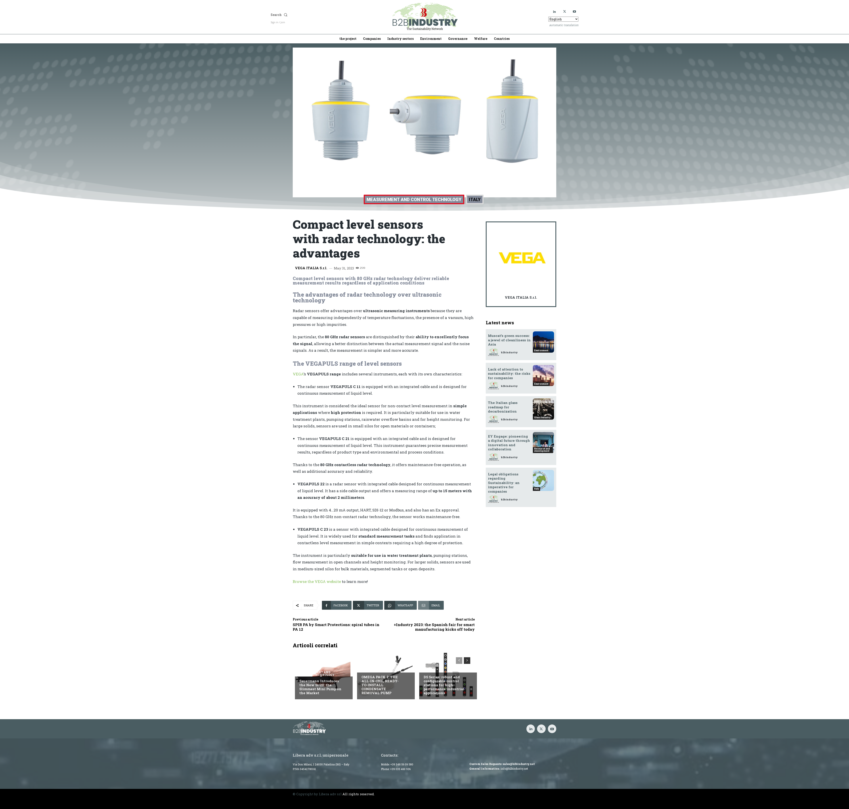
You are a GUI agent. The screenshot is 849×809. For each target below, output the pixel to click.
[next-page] (467, 660)
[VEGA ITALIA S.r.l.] (522, 258)
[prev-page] (459, 660)
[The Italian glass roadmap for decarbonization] (543, 409)
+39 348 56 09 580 (401, 764)
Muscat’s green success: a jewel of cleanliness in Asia (509, 339)
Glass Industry (542, 417)
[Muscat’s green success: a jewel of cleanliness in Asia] (543, 342)
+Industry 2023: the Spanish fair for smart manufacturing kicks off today (434, 627)
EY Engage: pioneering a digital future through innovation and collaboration (509, 443)
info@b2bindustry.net (514, 768)
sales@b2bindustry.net (519, 764)
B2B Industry (372, 668)
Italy (475, 199)
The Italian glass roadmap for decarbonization (503, 406)
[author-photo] (494, 352)
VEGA (298, 374)
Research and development (542, 450)
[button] (315, 14)
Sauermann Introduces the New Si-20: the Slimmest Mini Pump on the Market (320, 687)
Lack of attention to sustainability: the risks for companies (509, 373)
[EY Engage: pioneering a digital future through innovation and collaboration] (543, 442)
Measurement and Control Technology (414, 199)
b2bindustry (509, 352)
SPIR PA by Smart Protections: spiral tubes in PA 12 (336, 627)
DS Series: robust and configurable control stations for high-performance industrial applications (444, 685)
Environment (541, 350)
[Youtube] (574, 11)
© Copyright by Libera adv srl (317, 794)
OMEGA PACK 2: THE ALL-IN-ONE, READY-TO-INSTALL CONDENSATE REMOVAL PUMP (380, 685)
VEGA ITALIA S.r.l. (311, 268)
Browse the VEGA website (317, 581)
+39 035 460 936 (400, 769)
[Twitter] (564, 11)
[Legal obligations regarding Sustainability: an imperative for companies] (543, 480)
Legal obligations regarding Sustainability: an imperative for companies (504, 483)
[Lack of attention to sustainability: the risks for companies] (543, 375)
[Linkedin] (554, 11)
